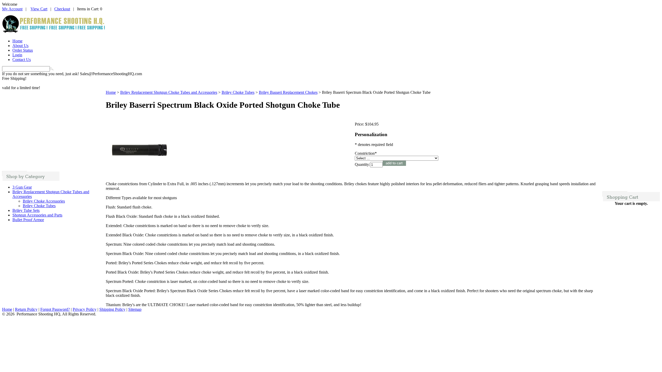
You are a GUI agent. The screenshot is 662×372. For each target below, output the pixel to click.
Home (17, 41)
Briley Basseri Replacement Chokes (288, 92)
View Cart (39, 9)
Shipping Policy (112, 309)
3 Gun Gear (22, 187)
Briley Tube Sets (26, 210)
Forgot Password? (55, 309)
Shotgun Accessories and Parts (37, 215)
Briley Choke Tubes (39, 206)
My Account (12, 9)
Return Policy (26, 309)
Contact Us (21, 59)
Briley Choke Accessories (44, 201)
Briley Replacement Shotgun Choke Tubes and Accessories (168, 92)
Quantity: (362, 164)
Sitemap (134, 309)
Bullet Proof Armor (28, 220)
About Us (20, 45)
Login (17, 55)
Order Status (22, 50)
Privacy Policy (84, 309)
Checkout (62, 9)
